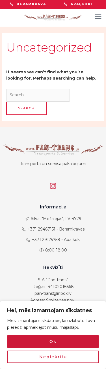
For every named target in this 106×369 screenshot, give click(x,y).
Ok (53, 341)
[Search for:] (38, 94)
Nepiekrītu (53, 356)
